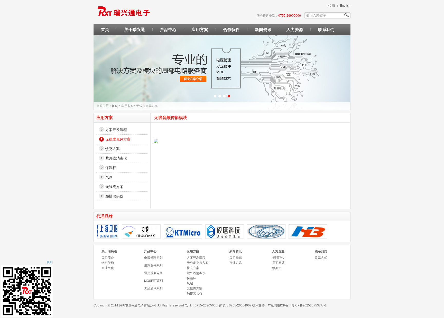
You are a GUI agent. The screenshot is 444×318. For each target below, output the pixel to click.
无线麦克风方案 (118, 139)
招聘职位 (278, 258)
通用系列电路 (153, 273)
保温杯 (110, 168)
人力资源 (294, 29)
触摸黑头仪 (114, 196)
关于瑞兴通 (134, 29)
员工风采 (278, 263)
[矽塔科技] (220, 237)
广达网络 (274, 305)
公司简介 (107, 258)
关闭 (50, 262)
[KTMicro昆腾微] (179, 237)
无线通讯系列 (153, 288)
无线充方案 (114, 187)
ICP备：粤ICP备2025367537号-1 (303, 305)
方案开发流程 (116, 130)
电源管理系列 (153, 258)
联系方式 (321, 258)
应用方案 (200, 29)
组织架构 (107, 263)
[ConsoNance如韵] (137, 237)
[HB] (304, 237)
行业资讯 (235, 263)
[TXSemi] (262, 237)
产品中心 (168, 29)
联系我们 (326, 29)
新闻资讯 (263, 29)
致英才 (276, 268)
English (345, 5)
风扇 (109, 177)
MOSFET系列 (153, 281)
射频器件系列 (153, 265)
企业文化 (107, 268)
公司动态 (235, 258)
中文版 (330, 5)
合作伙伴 (231, 29)
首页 (105, 29)
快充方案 (112, 149)
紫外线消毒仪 (116, 158)
